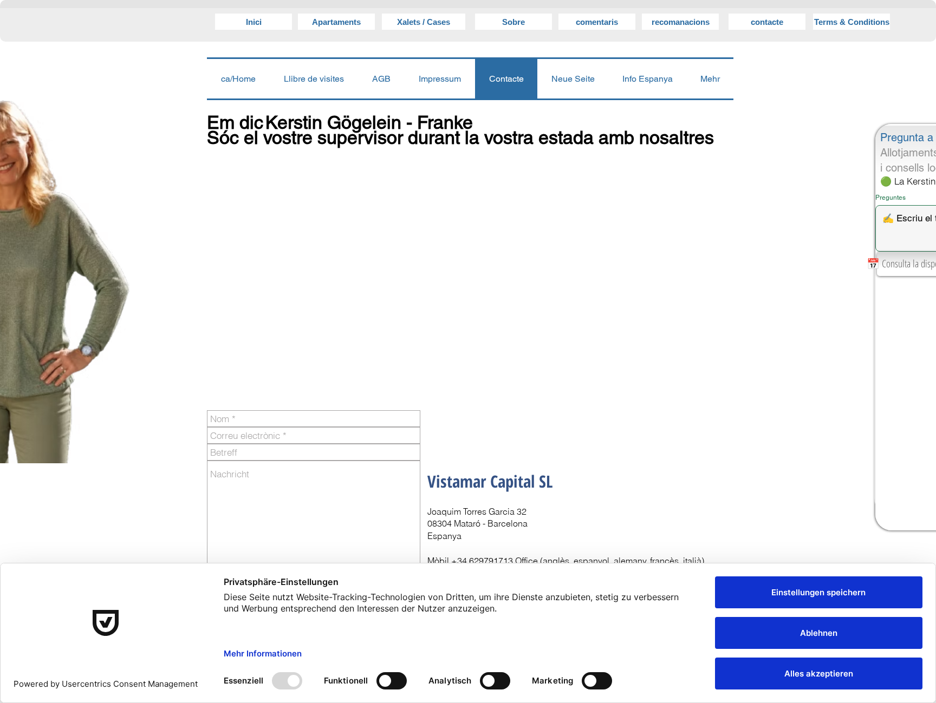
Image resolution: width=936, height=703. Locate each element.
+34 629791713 (482, 560)
